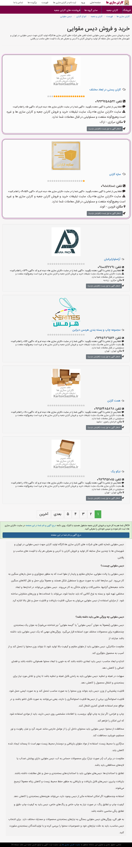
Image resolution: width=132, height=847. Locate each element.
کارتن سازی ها (123, 16)
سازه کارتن (115, 174)
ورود (83, 3)
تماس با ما (18, 3)
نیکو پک (115, 471)
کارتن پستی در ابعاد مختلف (105, 89)
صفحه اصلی (95, 3)
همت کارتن (113, 400)
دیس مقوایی (66, 16)
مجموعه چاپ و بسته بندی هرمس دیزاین (96, 330)
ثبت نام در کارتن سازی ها (64, 3)
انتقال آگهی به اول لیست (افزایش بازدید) (105, 128)
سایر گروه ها (91, 10)
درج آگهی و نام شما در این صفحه (40, 526)
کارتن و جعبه (96, 16)
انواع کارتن (81, 16)
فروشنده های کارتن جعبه (69, 10)
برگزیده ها (32, 3)
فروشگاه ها (127, 10)
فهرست (45, 3)
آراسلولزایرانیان (112, 259)
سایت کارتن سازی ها (70, 845)
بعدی (57, 514)
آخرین (43, 514)
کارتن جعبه (112, 10)
